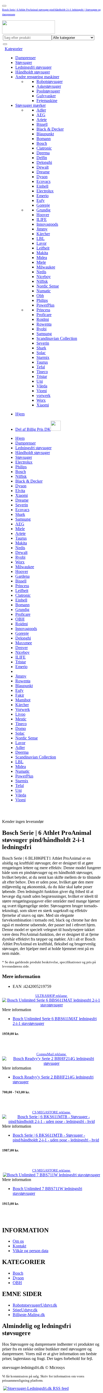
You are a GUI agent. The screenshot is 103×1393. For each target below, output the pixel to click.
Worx (41, 400)
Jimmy (42, 229)
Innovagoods (47, 224)
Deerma (43, 153)
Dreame (43, 172)
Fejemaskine (46, 100)
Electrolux (45, 191)
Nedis (41, 272)
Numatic (43, 291)
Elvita (20, 490)
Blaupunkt (45, 134)
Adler (41, 110)
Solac (41, 352)
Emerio (42, 195)
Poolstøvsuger (48, 91)
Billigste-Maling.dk (29, 1314)
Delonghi (44, 162)
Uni (39, 381)
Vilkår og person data (30, 1250)
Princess (43, 310)
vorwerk (43, 395)
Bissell (42, 124)
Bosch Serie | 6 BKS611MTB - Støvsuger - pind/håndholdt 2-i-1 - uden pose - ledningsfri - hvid (56, 1137)
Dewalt (42, 167)
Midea (41, 257)
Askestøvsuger (48, 86)
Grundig (43, 210)
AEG (40, 115)
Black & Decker (50, 129)
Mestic (20, 719)
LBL (40, 238)
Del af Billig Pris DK (33, 429)
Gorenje (43, 205)
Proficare (44, 314)
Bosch (41, 143)
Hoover (42, 214)
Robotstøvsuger (49, 81)
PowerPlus (45, 305)
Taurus (42, 362)
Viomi (41, 390)
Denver (21, 647)
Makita (42, 253)
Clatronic (44, 148)
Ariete (41, 119)
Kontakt (19, 1246)
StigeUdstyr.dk (25, 1310)
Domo (20, 728)
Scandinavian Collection (56, 338)
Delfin (41, 157)
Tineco (42, 371)
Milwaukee (45, 267)
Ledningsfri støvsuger (33, 67)
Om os (18, 1241)
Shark (41, 348)
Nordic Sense (47, 286)
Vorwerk (22, 709)
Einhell (42, 186)
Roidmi (42, 319)
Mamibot (22, 700)
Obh (40, 295)
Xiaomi (42, 405)
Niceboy (43, 276)
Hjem (20, 414)
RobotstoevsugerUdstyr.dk (35, 1305)
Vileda (41, 386)
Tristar (41, 376)
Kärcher (43, 234)
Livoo (20, 714)
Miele (41, 262)
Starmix (42, 357)
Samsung (44, 333)
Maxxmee (23, 643)
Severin (42, 343)
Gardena (22, 576)
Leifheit (42, 248)
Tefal (40, 367)
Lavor (41, 243)
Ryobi (41, 329)
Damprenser (25, 57)
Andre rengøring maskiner (37, 77)
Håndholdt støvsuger (32, 72)
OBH (20, 619)
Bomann (43, 138)
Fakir (19, 695)
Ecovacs (43, 181)
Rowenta (44, 324)
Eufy (40, 200)
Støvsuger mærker (30, 105)
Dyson (42, 176)
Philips (42, 300)
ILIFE (41, 219)
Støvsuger (23, 62)
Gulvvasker (46, 96)
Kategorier (13, 49)
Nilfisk (42, 281)
